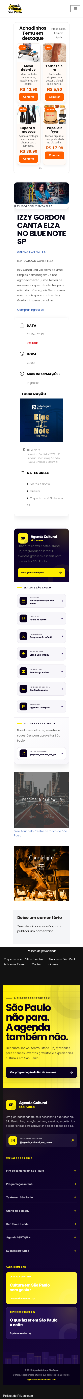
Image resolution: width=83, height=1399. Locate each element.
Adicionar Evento (15, 964)
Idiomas (53, 964)
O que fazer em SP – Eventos (23, 959)
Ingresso (33, 383)
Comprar (28, 96)
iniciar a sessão (41, 926)
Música (35, 491)
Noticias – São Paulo (62, 959)
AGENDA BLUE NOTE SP (32, 252)
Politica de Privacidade (18, 1395)
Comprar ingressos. (30, 310)
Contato (37, 964)
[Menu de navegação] (75, 8)
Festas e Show (40, 484)
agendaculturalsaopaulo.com (41, 1379)
